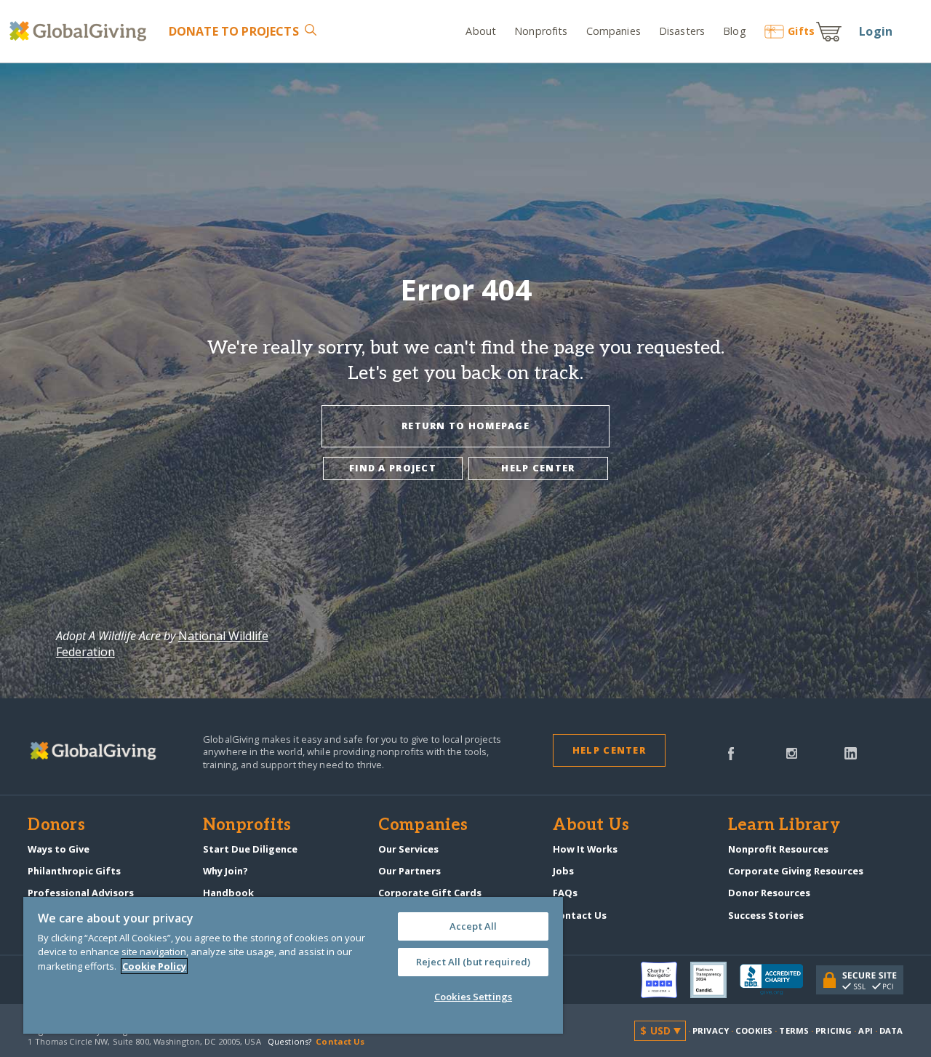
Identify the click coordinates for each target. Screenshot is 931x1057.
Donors (56, 825)
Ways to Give (58, 848)
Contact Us (580, 915)
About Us (591, 825)
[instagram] (791, 752)
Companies (613, 31)
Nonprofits (540, 31)
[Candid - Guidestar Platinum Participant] (715, 980)
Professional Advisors (81, 892)
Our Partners (409, 870)
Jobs (563, 870)
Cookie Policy (154, 966)
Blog (734, 31)
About (481, 31)
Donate (233, 31)
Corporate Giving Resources (795, 870)
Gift (801, 31)
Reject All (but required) (473, 961)
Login (875, 31)
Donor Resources (769, 892)
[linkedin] (850, 752)
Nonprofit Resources (778, 848)
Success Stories (766, 915)
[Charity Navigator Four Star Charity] (665, 980)
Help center (538, 467)
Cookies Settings (473, 996)
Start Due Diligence (250, 848)
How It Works (585, 848)
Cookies (753, 1030)
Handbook (228, 892)
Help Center (609, 750)
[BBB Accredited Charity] (778, 980)
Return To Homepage (465, 425)
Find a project (392, 467)
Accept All (473, 926)
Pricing (833, 1030)
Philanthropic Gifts (74, 870)
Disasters (682, 31)
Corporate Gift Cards (430, 892)
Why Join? (225, 870)
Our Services (408, 848)
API (865, 1030)
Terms (794, 1030)
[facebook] (731, 752)
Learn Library (784, 825)
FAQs (565, 892)
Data (891, 1030)
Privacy (710, 1030)
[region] (293, 965)
